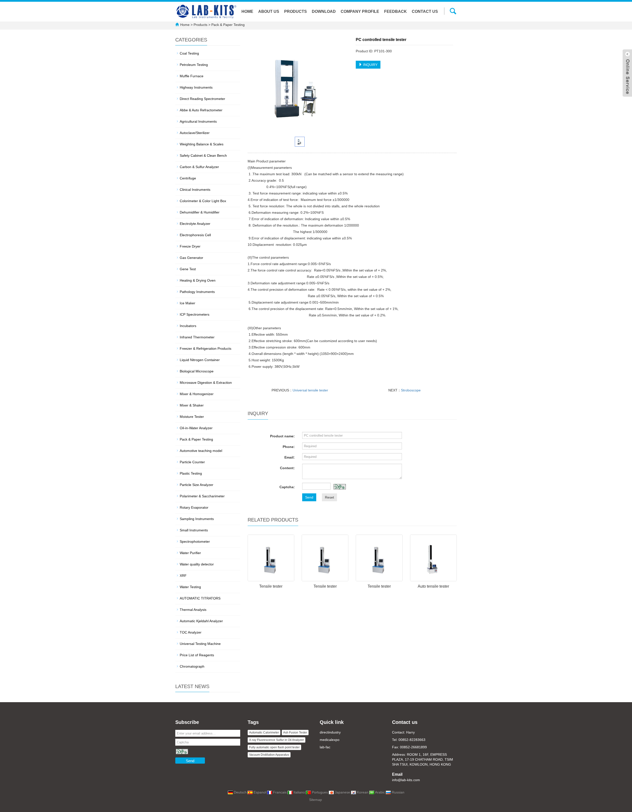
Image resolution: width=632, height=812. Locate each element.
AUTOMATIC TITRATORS (200, 598)
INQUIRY (369, 65)
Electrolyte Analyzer (195, 224)
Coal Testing (189, 53)
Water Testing (190, 587)
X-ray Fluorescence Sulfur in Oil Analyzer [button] (276, 740)
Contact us (425, 11)
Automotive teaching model (201, 451)
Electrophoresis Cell (195, 235)
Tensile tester (270, 586)
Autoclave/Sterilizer (195, 133)
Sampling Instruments (197, 519)
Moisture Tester (192, 417)
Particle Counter (192, 462)
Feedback (395, 11)
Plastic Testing (191, 473)
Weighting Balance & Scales (201, 144)
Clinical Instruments (195, 190)
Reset (329, 497)
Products (295, 11)
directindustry (330, 732)
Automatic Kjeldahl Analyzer (201, 621)
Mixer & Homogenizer (197, 394)
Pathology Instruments (197, 292)
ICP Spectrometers (194, 314)
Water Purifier (190, 553)
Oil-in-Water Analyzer (196, 428)
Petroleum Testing (194, 65)
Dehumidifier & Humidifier (199, 212)
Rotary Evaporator (194, 507)
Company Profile (360, 11)
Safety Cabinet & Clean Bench (203, 155)
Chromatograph (192, 666)
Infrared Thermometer (197, 337)
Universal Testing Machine (200, 644)
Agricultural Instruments (198, 121)
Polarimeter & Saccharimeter (202, 496)
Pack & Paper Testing (227, 25)
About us (268, 11)
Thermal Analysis (193, 610)
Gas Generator (191, 258)
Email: (289, 457)
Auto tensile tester (433, 586)
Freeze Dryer (190, 246)
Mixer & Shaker (192, 405)
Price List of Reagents (197, 655)
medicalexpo (329, 740)
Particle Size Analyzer (196, 485)
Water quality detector (197, 564)
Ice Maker (187, 303)
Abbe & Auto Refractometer (201, 110)
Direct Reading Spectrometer (202, 99)
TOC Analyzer (190, 632)
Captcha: (287, 487)
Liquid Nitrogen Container (200, 360)
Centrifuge (188, 178)
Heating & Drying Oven (198, 280)
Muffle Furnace (191, 76)
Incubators (188, 326)
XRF (183, 576)
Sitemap (315, 800)
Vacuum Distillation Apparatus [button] (269, 754)
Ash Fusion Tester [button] (295, 732)
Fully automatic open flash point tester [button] (274, 747)
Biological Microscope (197, 371)
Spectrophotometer (195, 541)
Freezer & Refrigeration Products (205, 348)
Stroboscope (411, 390)
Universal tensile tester (310, 390)
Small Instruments (194, 530)
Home (247, 11)
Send (309, 497)
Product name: (282, 436)
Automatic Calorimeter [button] (264, 732)
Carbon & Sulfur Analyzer (199, 167)
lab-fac (325, 747)
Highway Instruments (196, 87)
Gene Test (188, 269)
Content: (287, 468)
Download (324, 11)
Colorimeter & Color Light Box (203, 201)
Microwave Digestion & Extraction (206, 383)
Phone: (289, 447)
